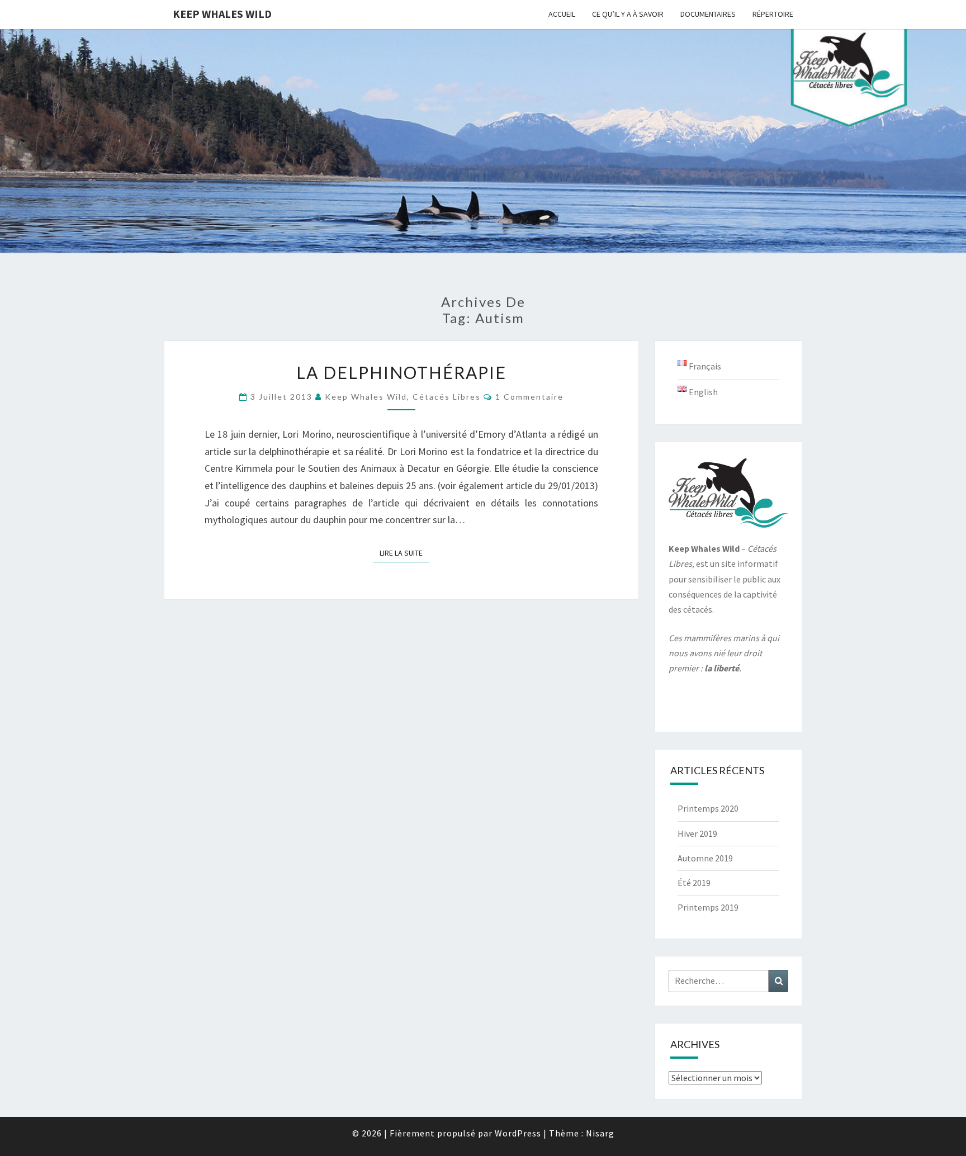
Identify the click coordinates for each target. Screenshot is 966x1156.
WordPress (518, 1133)
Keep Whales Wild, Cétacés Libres (403, 396)
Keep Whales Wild (222, 14)
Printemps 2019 (708, 907)
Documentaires (708, 14)
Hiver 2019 (697, 833)
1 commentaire (529, 396)
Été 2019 (694, 882)
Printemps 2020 (708, 808)
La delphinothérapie (401, 372)
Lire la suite (404, 552)
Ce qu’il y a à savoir (628, 14)
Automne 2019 (705, 858)
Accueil (561, 14)
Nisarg (600, 1133)
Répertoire (772, 14)
